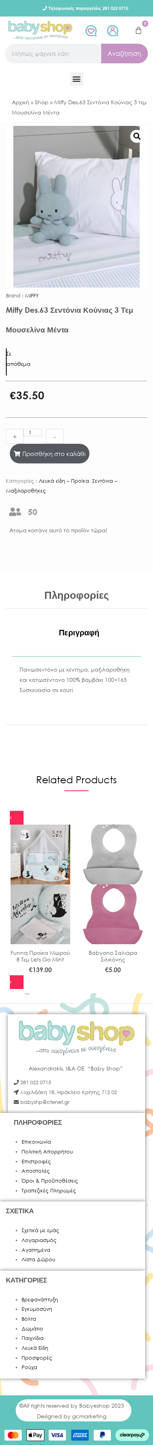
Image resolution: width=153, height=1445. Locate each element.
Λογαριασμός (39, 1240)
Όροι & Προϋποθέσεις (50, 1180)
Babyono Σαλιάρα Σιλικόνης (113, 956)
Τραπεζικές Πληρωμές (49, 1190)
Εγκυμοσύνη (37, 1309)
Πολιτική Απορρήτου (47, 1151)
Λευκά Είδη (35, 1348)
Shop (42, 102)
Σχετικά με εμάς (40, 1230)
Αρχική (20, 102)
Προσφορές (37, 1358)
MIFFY (32, 295)
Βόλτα (29, 1319)
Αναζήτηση (124, 53)
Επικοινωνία (36, 1142)
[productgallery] (136, 136)
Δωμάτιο (32, 1328)
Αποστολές (36, 1171)
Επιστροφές (36, 1161)
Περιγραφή (79, 632)
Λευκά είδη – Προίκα (64, 481)
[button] (76, 78)
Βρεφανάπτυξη (40, 1299)
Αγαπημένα (36, 1250)
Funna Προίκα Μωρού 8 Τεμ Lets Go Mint (40, 956)
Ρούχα (29, 1367)
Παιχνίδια (33, 1338)
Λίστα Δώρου (38, 1259)
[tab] (79, 632)
